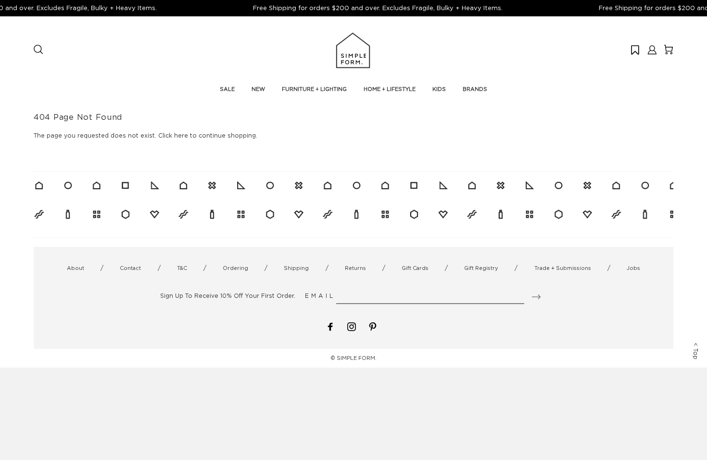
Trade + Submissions (562, 268)
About (75, 268)
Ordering (235, 268)
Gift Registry (481, 268)
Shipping (296, 268)
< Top (695, 351)
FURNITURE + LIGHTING (314, 89)
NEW (258, 89)
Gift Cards (415, 268)
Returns (355, 268)
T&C (182, 268)
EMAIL (320, 295)
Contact (130, 268)
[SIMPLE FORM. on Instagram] (351, 326)
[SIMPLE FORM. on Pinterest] (372, 326)
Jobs (633, 268)
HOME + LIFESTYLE (390, 89)
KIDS (439, 89)
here (181, 135)
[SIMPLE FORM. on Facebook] (330, 326)
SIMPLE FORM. (357, 358)
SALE (227, 89)
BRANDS (475, 89)
